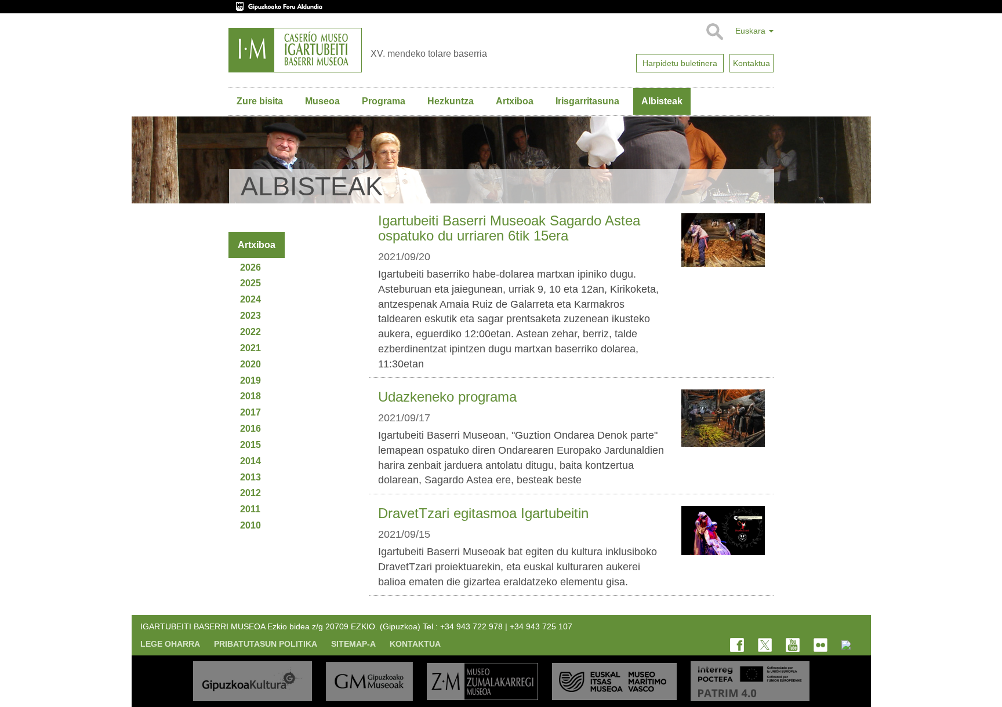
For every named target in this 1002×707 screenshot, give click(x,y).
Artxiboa (514, 101)
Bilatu (714, 32)
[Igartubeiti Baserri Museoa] (295, 50)
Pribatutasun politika (265, 643)
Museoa (322, 101)
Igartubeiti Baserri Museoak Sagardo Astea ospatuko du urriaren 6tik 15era (509, 228)
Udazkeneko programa (447, 396)
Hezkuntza (450, 101)
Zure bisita (260, 101)
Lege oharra (170, 643)
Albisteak (661, 101)
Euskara (751, 30)
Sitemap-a (353, 643)
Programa (383, 101)
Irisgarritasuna (587, 101)
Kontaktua (415, 643)
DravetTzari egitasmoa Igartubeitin (483, 513)
